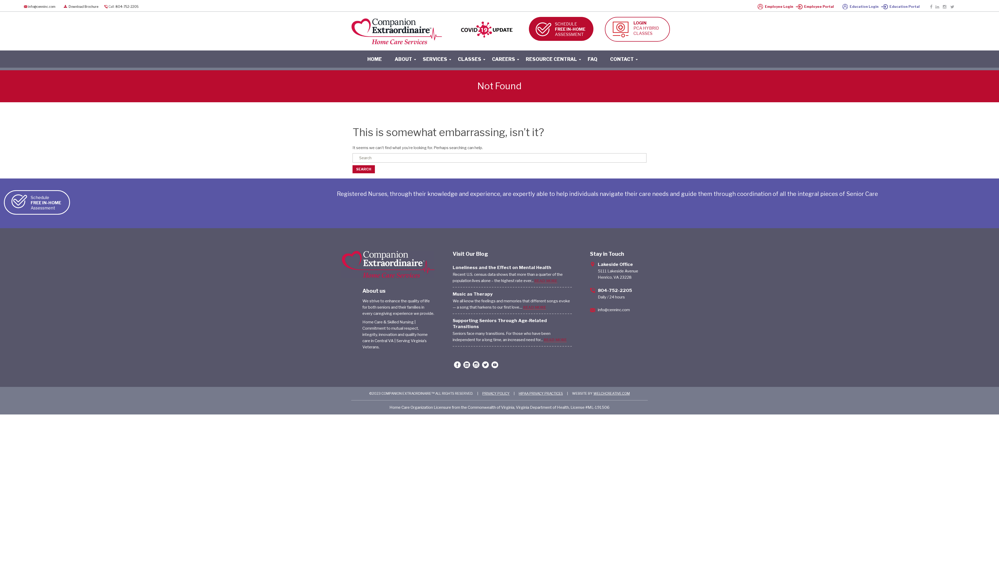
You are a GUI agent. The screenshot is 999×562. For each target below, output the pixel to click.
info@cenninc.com (41, 7)
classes (469, 59)
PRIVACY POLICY (496, 393)
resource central (551, 59)
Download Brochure (83, 7)
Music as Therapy (473, 294)
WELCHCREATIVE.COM (611, 393)
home (374, 59)
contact (622, 59)
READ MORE (545, 281)
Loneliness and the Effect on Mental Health (502, 267)
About (403, 59)
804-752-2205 (127, 7)
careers (503, 59)
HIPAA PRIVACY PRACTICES (541, 393)
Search (363, 169)
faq (592, 59)
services (435, 59)
